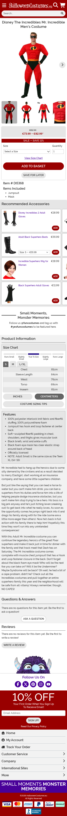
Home (10, 733)
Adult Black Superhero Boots (33, 237)
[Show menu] (4, 5)
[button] (63, 5)
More (5, 775)
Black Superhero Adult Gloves (33, 285)
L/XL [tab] (22, 364)
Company (9, 761)
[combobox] (30, 13)
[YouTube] (48, 684)
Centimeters (49, 396)
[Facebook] (18, 684)
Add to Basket (33, 166)
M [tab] (13, 364)
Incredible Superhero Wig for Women (33, 263)
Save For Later (33, 175)
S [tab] (6, 364)
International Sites (15, 768)
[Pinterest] (33, 684)
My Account (14, 740)
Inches (17, 396)
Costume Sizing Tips (33, 404)
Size (5, 145)
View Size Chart (33, 158)
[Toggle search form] (55, 5)
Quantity (57, 145)
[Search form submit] (62, 13)
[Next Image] (62, 65)
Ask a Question (33, 618)
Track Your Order (18, 747)
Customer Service (15, 754)
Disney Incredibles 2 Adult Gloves (31, 215)
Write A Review (14, 645)
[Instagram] (41, 684)
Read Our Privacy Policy (33, 726)
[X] (25, 684)
